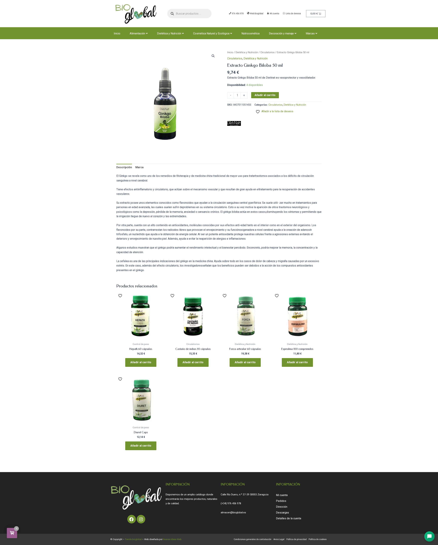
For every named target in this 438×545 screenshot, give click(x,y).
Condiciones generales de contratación (252, 539)
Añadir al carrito (265, 95)
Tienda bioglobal (133, 539)
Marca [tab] (139, 167)
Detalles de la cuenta (288, 518)
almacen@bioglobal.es (233, 512)
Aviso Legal (278, 539)
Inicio (117, 33)
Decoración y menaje (281, 33)
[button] (213, 56)
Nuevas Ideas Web (172, 539)
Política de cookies (318, 539)
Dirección (281, 506)
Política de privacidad (296, 539)
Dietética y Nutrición (169, 33)
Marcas (310, 33)
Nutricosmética (250, 33)
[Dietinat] (234, 123)
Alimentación (137, 33)
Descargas (282, 512)
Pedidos (281, 501)
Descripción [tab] (124, 167)
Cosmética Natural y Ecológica (211, 33)
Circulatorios (267, 52)
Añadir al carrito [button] (140, 362)
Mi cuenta (282, 495)
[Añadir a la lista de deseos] (120, 295)
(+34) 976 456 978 (231, 503)
